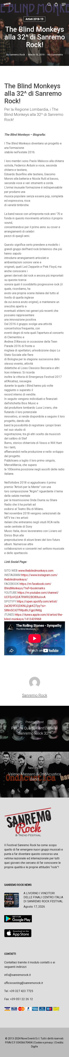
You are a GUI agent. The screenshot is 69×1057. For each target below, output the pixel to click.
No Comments (55, 54)
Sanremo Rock (17, 54)
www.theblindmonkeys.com (35, 570)
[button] (64, 4)
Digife (34, 1046)
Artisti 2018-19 (34, 19)
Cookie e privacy (43, 1042)
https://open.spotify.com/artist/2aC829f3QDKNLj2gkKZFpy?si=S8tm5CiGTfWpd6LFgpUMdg (30, 606)
